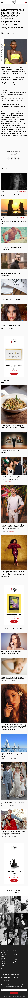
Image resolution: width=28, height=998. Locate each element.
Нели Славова (10, 805)
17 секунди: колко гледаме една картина (11, 451)
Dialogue (3, 958)
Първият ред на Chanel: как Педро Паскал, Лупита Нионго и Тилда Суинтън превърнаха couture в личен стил (13, 527)
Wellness (3, 680)
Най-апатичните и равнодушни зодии (12, 195)
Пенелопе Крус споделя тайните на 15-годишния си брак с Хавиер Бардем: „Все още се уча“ (13, 477)
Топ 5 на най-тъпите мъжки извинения (10, 274)
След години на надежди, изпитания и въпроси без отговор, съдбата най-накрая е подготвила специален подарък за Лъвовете (13, 727)
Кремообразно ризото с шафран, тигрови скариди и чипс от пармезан (14, 426)
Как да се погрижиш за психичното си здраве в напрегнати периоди (13, 678)
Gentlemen (3, 758)
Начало (4, 6)
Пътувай (3, 967)
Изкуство (3, 836)
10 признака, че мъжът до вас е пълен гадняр (11, 248)
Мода (2, 805)
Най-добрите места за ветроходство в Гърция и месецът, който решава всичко (13, 755)
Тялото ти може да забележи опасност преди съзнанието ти (11, 652)
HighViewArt (10, 33)
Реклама (15, 958)
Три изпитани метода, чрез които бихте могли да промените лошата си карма (14, 221)
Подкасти (3, 954)
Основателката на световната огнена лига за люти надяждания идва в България (12, 326)
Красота (3, 531)
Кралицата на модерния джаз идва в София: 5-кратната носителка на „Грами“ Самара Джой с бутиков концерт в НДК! (13, 573)
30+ (2, 481)
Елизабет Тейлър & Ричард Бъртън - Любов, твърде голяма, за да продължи (13, 833)
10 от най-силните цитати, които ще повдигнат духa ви (13, 300)
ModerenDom (16, 962)
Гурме (2, 965)
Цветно (10, 6)
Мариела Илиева (23, 191)
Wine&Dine (4, 953)
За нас (14, 956)
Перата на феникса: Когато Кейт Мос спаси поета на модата (12, 803)
